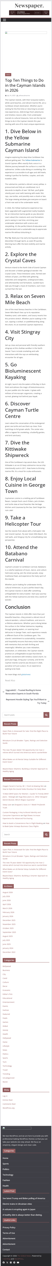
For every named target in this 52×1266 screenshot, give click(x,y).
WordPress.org (9, 1108)
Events (5, 1006)
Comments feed (9, 1104)
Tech (5, 1062)
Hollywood (7, 1038)
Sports (5, 1058)
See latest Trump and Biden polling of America (24, 1198)
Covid (5, 978)
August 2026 (8, 892)
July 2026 (6, 896)
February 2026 (8, 912)
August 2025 (8, 936)
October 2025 (8, 928)
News (5, 1050)
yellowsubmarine (24, 95)
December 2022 (9, 952)
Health (5, 1034)
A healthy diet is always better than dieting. (22, 1215)
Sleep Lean (7, 804)
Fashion (6, 1010)
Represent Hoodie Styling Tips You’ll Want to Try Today (26, 701)
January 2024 (8, 948)
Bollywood (7, 966)
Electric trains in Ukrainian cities (17, 1204)
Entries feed (7, 1100)
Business (6, 970)
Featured (6, 1014)
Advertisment (9, 1238)
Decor (5, 986)
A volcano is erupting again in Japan (19, 1209)
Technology (7, 1066)
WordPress (19, 1259)
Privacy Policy (9, 1227)
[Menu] (4, 20)
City (4, 974)
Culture (6, 982)
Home (5, 1042)
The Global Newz (24, 1256)
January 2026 (8, 916)
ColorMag (6, 1259)
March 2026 (7, 908)
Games (5, 1022)
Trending (6, 1074)
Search (46, 715)
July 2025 (6, 940)
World (5, 1082)
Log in (5, 1096)
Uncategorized (8, 1078)
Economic (6, 990)
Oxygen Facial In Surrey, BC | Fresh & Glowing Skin (23, 786)
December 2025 (9, 920)
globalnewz (26, 674)
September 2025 (9, 932)
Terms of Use (9, 1233)
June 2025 (7, 944)
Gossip (5, 1030)
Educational (7, 998)
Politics (5, 1054)
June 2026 (7, 900)
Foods (5, 1018)
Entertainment (8, 1002)
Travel (8, 74)
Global (5, 1026)
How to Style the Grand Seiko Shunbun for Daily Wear (24, 789)
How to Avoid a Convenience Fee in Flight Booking (23, 823)
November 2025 (9, 924)
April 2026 (7, 904)
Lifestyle (6, 1046)
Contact (6, 1249)
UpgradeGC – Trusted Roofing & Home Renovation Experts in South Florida (23, 692)
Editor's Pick (7, 994)
